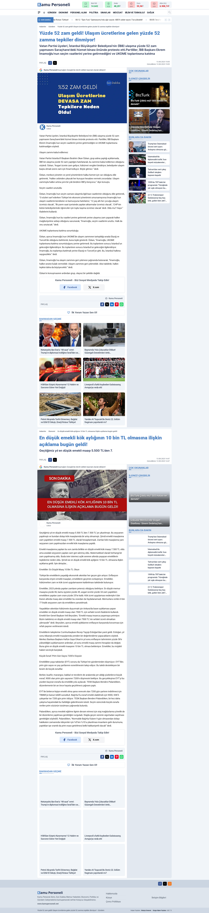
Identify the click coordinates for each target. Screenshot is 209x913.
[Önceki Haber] (165, 19)
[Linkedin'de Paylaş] (112, 304)
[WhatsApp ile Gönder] (121, 304)
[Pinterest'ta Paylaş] (117, 304)
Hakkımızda (111, 893)
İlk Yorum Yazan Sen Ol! (84, 312)
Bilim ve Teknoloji (135, 12)
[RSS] (170, 884)
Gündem (52, 12)
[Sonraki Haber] (169, 19)
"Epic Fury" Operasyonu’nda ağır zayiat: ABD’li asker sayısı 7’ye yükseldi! (89, 20)
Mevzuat (118, 12)
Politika (93, 12)
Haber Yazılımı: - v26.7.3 (151, 910)
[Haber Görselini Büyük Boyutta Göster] (82, 98)
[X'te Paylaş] (55, 63)
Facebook (72, 287)
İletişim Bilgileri (159, 897)
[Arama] (170, 12)
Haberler (42, 27)
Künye (109, 897)
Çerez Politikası (113, 901)
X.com (96, 287)
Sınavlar (105, 12)
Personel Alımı (78, 12)
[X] (165, 884)
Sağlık (150, 12)
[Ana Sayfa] (44, 12)
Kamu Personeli (53, 127)
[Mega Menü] (39, 12)
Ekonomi (63, 12)
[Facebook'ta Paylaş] (50, 63)
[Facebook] (160, 884)
